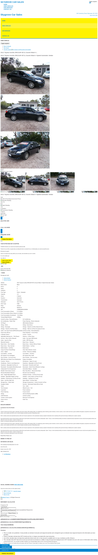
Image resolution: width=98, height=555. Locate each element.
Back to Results (5, 262)
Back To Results (7, 46)
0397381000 (5, 545)
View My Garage (17, 49)
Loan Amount (4, 506)
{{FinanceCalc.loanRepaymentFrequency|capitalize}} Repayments (17, 510)
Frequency (3, 505)
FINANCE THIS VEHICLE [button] (7, 553)
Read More (3, 435)
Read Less (9, 435)
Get (7, 454)
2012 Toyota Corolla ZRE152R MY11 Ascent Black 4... (19, 52)
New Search (6, 47)
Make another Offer (6, 260)
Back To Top (6, 494)
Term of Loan (4, 513)
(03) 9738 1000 (93, 15)
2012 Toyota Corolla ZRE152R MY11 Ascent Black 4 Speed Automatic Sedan (27, 55)
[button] (49, 530)
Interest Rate (4, 514)
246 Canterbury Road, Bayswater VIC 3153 (86, 13)
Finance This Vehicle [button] (7, 239)
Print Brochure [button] (18, 484)
